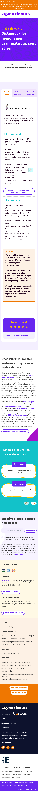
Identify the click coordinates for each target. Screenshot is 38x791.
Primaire (4, 65)
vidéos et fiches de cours (17, 415)
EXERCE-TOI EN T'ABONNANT (15, 431)
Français (19, 65)
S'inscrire (30, 530)
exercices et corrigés (12, 406)
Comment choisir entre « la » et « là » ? (19, 471)
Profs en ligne (28, 402)
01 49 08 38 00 (6, 581)
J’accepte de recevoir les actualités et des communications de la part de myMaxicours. (20, 538)
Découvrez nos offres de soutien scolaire (19, 191)
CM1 (12, 65)
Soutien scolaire (19, 688)
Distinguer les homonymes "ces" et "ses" (19, 491)
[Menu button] (35, 13)
